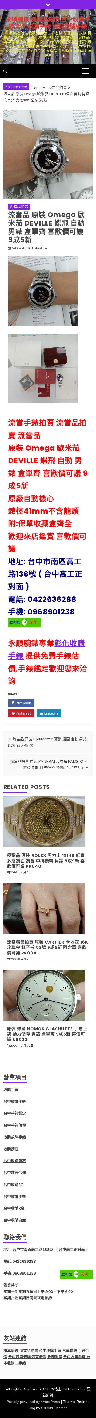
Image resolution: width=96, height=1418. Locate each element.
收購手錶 (10, 1089)
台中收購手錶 (14, 1101)
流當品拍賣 (19, 206)
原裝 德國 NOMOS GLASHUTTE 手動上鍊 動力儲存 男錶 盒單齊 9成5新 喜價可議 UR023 (47, 1034)
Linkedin (50, 713)
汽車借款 (38, 1356)
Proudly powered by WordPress (33, 1401)
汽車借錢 (69, 1350)
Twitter (50, 702)
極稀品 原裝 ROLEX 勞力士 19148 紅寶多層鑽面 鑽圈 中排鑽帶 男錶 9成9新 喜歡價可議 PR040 (46, 860)
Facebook (22, 702)
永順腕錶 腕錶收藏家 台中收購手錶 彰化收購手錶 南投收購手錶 (48, 23)
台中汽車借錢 (19, 1356)
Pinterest (23, 713)
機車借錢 (10, 1350)
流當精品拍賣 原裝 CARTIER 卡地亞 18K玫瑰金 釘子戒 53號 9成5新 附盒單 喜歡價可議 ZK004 (47, 947)
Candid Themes (54, 1407)
